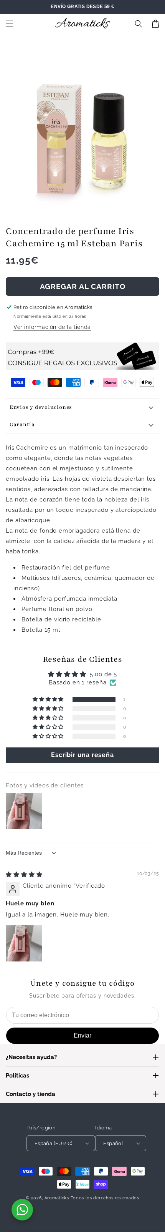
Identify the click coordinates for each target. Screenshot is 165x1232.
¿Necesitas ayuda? (31, 1057)
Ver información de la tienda (52, 327)
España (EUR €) (54, 1143)
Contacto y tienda (30, 1094)
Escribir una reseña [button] (82, 755)
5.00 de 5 (103, 674)
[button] (9, 23)
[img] (24, 874)
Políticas (17, 1075)
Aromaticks (57, 1197)
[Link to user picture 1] (24, 943)
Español (113, 1143)
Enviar (82, 1035)
